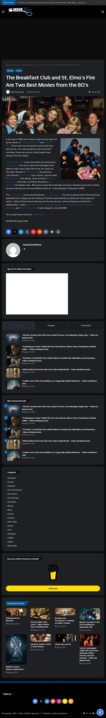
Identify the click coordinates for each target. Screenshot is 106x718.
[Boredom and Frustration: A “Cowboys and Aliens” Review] (65, 612)
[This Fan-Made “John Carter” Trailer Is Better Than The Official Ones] (41, 614)
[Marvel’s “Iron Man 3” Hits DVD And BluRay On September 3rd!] (90, 614)
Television (11, 534)
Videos (10, 542)
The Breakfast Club (15, 162)
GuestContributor (17, 92)
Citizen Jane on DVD (63, 644)
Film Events (12, 494)
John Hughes (12, 165)
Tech (9, 530)
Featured (11, 486)
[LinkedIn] (21, 231)
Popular (51, 325)
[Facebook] (8, 231)
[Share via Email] (52, 231)
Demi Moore (66, 205)
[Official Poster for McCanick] (16, 612)
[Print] (58, 231)
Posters (10, 514)
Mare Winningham (28, 208)
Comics (10, 482)
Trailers (10, 538)
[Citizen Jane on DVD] (65, 638)
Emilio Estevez (13, 178)
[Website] (24, 249)
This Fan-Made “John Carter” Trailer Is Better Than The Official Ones (40, 624)
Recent (18, 325)
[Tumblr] (27, 231)
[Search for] (102, 12)
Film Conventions (14, 490)
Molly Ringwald (32, 172)
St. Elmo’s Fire (16, 195)
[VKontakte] (45, 231)
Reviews (10, 518)
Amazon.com (38, 214)
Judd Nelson (25, 175)
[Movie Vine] (20, 11)
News (19, 71)
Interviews (11, 502)
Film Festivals (13, 498)
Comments (86, 325)
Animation (11, 478)
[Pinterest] (33, 231)
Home (10, 65)
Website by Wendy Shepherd (55, 713)
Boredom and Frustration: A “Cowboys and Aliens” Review (64, 620)
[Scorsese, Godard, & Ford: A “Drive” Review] (41, 638)
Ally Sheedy (44, 205)
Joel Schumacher (52, 195)
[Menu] (3, 12)
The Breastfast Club (31, 142)
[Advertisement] (53, 40)
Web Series (12, 546)
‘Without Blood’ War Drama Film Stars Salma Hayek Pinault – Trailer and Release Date (56, 369)
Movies (17, 65)
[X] (14, 231)
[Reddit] (39, 231)
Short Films (12, 522)
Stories (10, 526)
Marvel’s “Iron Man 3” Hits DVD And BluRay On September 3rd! (90, 624)
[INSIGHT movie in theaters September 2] (16, 649)
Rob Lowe (54, 205)
